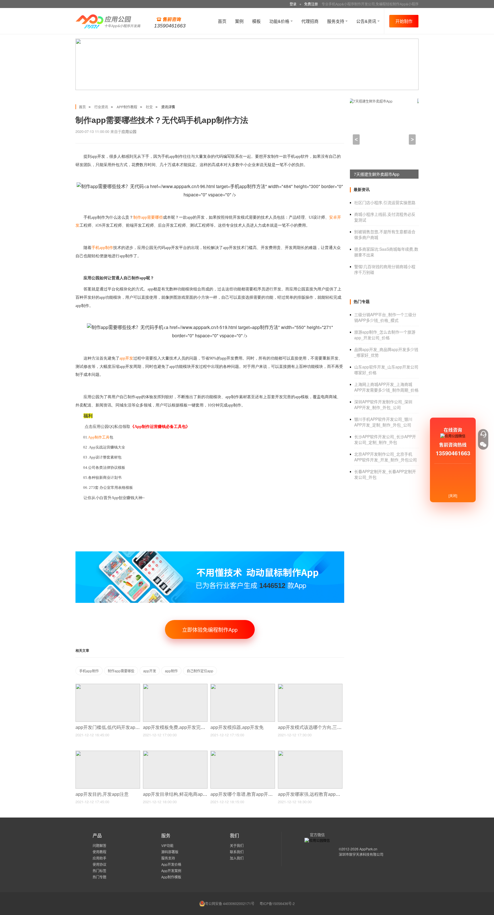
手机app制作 (89, 670)
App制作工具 (98, 437)
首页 (222, 21)
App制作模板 (171, 876)
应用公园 (128, 131)
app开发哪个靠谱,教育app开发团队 (246, 794)
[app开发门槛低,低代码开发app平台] (107, 686)
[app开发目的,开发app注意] (107, 753)
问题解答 (99, 845)
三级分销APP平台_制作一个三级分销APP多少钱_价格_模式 (385, 317)
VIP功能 (167, 845)
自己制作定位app (200, 670)
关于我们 (237, 845)
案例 (239, 21)
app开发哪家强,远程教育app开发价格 (316, 794)
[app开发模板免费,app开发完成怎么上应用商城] (175, 686)
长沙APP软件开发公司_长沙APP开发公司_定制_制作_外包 (385, 439)
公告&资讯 (366, 21)
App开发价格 (171, 864)
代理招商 (309, 21)
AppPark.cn (368, 848)
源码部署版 (169, 851)
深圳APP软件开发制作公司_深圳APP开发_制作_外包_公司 (383, 404)
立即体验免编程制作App (210, 629)
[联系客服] (483, 434)
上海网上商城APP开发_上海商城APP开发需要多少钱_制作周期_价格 (386, 387)
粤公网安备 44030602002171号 (229, 903)
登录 (293, 3)
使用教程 (99, 851)
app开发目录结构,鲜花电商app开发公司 (184, 794)
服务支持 (336, 21)
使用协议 (99, 864)
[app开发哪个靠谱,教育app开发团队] (242, 753)
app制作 (171, 670)
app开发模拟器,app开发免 (237, 727)
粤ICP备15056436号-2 (277, 903)
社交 (149, 106)
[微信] (483, 444)
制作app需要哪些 (121, 670)
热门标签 (99, 870)
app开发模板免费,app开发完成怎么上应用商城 (190, 727)
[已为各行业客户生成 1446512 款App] (209, 553)
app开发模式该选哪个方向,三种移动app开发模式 (328, 727)
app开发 (149, 670)
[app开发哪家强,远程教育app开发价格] (310, 753)
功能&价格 (279, 21)
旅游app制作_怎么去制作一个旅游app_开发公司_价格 (384, 334)
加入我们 (237, 858)
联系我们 (237, 851)
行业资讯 (101, 106)
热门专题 (99, 876)
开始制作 (404, 21)
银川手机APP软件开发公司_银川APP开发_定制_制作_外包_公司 (383, 422)
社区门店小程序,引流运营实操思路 (384, 202)
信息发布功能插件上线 (374, 174)
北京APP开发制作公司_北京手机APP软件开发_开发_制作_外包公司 (385, 457)
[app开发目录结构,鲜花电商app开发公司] (175, 753)
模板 (256, 21)
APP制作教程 (127, 106)
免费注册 (311, 3)
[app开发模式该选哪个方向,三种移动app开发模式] (310, 686)
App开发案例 (171, 870)
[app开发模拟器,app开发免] (242, 686)
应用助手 (99, 858)
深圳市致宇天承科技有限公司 (361, 854)
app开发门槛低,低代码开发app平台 (111, 727)
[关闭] (453, 495)
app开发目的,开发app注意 (102, 794)
